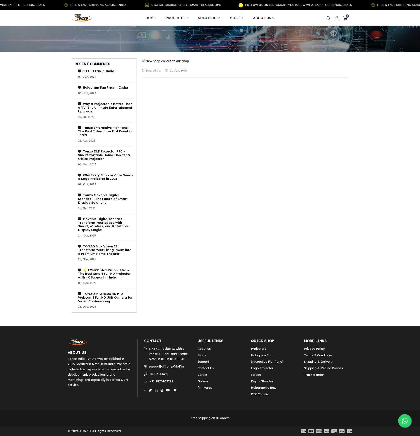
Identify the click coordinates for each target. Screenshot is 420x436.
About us (262, 18)
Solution (207, 18)
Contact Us (206, 368)
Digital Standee (262, 381)
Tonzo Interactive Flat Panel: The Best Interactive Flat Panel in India (105, 131)
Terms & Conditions (318, 355)
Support (203, 362)
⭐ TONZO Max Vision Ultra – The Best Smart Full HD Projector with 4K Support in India (104, 273)
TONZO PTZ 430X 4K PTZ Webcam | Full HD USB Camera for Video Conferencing (105, 297)
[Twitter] (150, 390)
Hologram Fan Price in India (104, 87)
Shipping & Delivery (318, 362)
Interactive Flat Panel (267, 362)
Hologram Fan (261, 355)
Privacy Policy (314, 349)
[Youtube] (168, 390)
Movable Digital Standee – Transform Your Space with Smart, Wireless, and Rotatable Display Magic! (103, 224)
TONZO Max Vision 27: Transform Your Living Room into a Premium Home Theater (104, 250)
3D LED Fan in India (97, 71)
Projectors (258, 349)
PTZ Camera (260, 394)
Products (175, 18)
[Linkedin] (156, 390)
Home (151, 18)
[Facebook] (145, 390)
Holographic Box (263, 388)
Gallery (203, 381)
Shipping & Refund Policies (323, 368)
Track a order (314, 375)
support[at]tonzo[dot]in (166, 366)
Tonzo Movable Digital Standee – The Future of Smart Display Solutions (103, 198)
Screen (256, 375)
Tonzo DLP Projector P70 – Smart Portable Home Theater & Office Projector (104, 155)
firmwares (205, 388)
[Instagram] (162, 390)
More (235, 18)
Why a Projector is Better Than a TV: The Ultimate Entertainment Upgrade (105, 107)
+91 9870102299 (161, 381)
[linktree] (175, 390)
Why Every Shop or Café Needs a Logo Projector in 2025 (105, 177)
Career (202, 375)
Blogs (202, 355)
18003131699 (158, 374)
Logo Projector (262, 368)
